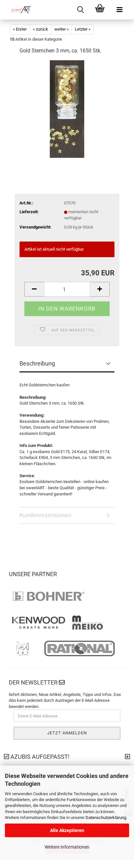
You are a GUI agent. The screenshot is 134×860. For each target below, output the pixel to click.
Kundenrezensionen (45, 515)
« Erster (20, 29)
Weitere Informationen (67, 847)
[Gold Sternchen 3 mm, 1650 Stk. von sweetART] (67, 108)
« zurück (40, 29)
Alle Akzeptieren (67, 830)
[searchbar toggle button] (80, 10)
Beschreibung (37, 363)
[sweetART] (18, 10)
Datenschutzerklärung (106, 817)
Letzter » (82, 29)
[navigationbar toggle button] (119, 10)
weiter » (61, 29)
